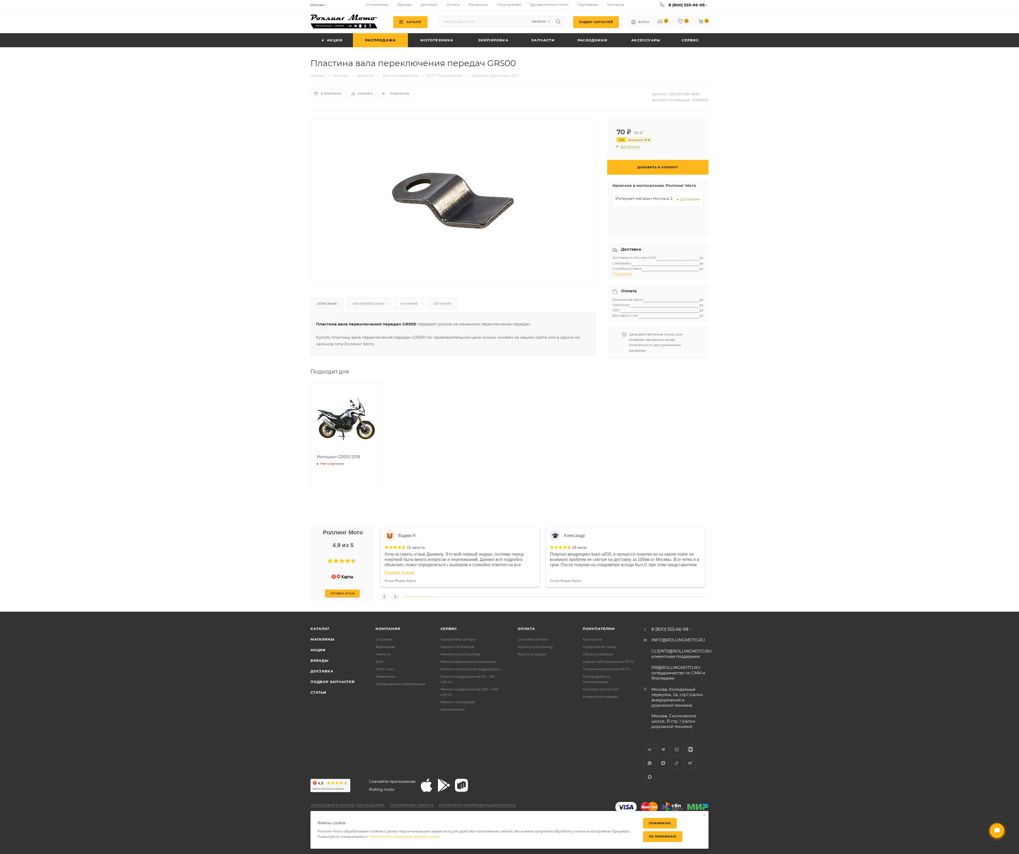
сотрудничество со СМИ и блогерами (678, 673)
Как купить (592, 639)
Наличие (409, 304)
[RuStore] (461, 785)
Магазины (322, 639)
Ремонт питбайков (457, 647)
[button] (330, 561)
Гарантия (442, 304)
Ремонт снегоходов (458, 702)
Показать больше (399, 572)
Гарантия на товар (599, 647)
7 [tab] (600, 596)
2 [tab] (449, 596)
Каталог (320, 628)
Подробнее (622, 274)
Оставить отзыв (342, 593)
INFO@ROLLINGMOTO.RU (678, 639)
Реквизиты (385, 676)
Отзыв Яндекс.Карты (400, 581)
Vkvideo (690, 749)
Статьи (318, 692)
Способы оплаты (532, 639)
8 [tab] (630, 596)
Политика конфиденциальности (477, 805)
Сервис (449, 628)
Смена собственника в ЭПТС (608, 661)
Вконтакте (649, 749)
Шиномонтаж (453, 709)
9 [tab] (660, 596)
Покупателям (599, 628)
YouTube (676, 749)
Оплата (526, 628)
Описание (327, 304)
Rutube (690, 763)
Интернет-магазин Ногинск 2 (643, 198)
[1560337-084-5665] (453, 197)
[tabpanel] (460, 557)
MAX (649, 776)
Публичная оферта (412, 805)
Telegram (663, 749)
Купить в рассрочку (535, 647)
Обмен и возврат (598, 654)
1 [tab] (419, 596)
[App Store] (426, 785)
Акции (318, 650)
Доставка (321, 671)
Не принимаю (662, 836)
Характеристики (369, 304)
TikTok (676, 763)
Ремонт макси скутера (461, 654)
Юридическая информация (400, 684)
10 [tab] (690, 596)
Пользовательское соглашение (347, 805)
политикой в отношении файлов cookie (404, 836)
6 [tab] (569, 596)
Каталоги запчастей (601, 689)
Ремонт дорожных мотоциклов (468, 661)
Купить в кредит (532, 654)
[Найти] (558, 21)
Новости (383, 654)
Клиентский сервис (600, 696)
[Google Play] (444, 785)
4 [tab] (509, 596)
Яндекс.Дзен (663, 763)
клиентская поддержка (681, 654)
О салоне (383, 639)
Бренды (319, 660)
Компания (387, 628)
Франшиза (385, 647)
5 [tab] (539, 596)
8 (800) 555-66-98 (686, 4)
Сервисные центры (458, 639)
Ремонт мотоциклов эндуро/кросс (471, 669)
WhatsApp (649, 763)
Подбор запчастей (332, 682)
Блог (379, 661)
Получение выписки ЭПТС (606, 669)
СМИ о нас (384, 669)
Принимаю (660, 823)
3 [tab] (479, 596)
